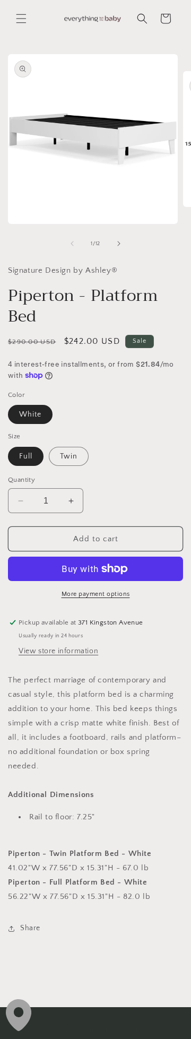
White (30, 414)
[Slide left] (72, 243)
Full (25, 456)
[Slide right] (119, 243)
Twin (68, 456)
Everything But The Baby (108, 1030)
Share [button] (30, 928)
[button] (21, 18)
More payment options (96, 594)
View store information (58, 651)
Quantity (21, 479)
